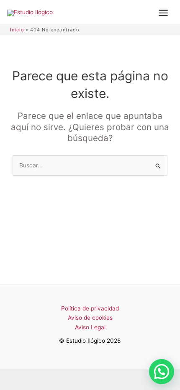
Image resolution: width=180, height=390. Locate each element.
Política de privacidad (90, 308)
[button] (161, 371)
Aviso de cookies (90, 317)
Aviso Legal (90, 327)
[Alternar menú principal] (163, 13)
